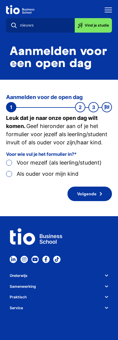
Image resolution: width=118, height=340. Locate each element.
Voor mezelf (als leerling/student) (59, 162)
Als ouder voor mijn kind (47, 174)
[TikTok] (57, 259)
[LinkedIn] (13, 259)
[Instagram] (24, 259)
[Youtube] (35, 259)
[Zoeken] (13, 25)
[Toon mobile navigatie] (108, 11)
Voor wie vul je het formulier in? (40, 154)
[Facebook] (46, 259)
